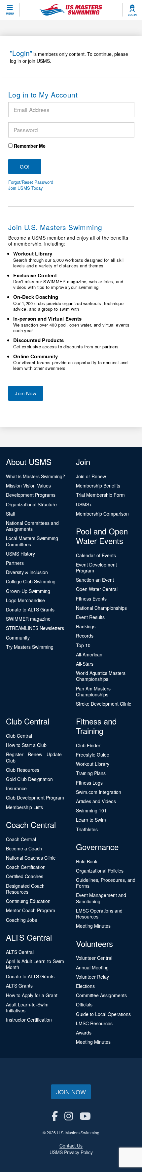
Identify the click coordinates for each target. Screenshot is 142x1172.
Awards (83, 1032)
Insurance (16, 788)
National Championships (101, 608)
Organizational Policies (100, 870)
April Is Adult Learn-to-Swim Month (35, 964)
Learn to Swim (91, 819)
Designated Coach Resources (25, 888)
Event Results (90, 617)
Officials (84, 1004)
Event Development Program (96, 567)
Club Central (19, 735)
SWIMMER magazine (28, 618)
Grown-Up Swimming (28, 591)
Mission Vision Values (28, 485)
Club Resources (22, 769)
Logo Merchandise (25, 600)
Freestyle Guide (92, 754)
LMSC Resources (94, 1023)
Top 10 (83, 645)
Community (18, 637)
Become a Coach (24, 848)
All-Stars (84, 663)
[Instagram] (68, 1116)
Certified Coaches (24, 876)
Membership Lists (24, 807)
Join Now (25, 393)
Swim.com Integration (98, 792)
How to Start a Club (26, 745)
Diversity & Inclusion (27, 572)
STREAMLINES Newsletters (35, 628)
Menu (10, 13)
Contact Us (71, 1145)
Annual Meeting (92, 967)
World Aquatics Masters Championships (100, 676)
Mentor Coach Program (30, 910)
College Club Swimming (30, 581)
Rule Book (86, 861)
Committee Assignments (101, 995)
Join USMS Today (25, 188)
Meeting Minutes (93, 925)
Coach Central (21, 839)
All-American (89, 654)
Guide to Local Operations (103, 1014)
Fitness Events (91, 598)
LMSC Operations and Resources (99, 913)
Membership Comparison (102, 513)
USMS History (20, 553)
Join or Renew (91, 476)
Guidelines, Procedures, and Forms (105, 883)
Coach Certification (26, 867)
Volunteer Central (94, 958)
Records (84, 635)
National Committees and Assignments (32, 526)
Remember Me (30, 145)
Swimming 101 (91, 810)
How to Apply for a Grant (31, 995)
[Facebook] (55, 1116)
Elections (85, 986)
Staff (10, 513)
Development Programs (30, 494)
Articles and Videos (96, 801)
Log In (132, 15)
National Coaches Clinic (30, 857)
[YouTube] (85, 1116)
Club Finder (88, 745)
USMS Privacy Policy (71, 1152)
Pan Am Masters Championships (93, 691)
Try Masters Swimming (29, 647)
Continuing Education (28, 901)
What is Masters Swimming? (35, 476)
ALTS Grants (19, 985)
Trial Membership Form (100, 494)
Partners (15, 563)
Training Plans (91, 773)
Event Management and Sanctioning (101, 898)
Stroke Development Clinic (103, 703)
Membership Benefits (98, 485)
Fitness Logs (89, 782)
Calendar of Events (96, 555)
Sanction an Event (95, 579)
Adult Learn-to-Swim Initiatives (27, 1007)
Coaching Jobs (21, 920)
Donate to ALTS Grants (30, 609)
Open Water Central (97, 589)
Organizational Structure (31, 504)
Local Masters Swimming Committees (32, 541)
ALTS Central (20, 952)
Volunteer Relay (92, 976)
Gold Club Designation (29, 779)
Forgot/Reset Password (30, 182)
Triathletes (87, 829)
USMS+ (84, 504)
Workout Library (92, 764)
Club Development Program (35, 797)
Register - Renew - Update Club (34, 757)
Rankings (85, 626)
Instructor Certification (29, 1019)
